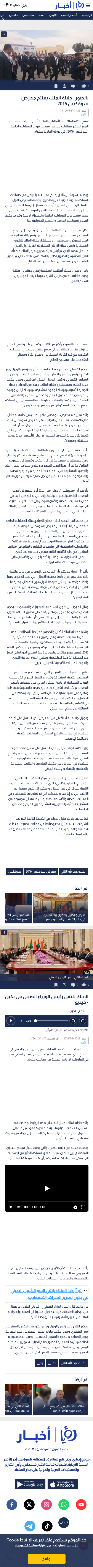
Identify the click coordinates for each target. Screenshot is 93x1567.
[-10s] (73, 1021)
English (15, 5)
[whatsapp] (63, 1504)
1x (20, 1020)
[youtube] (81, 1504)
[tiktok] (47, 1526)
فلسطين (28, 15)
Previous (88, 955)
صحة (41, 15)
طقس (13, 15)
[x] (29, 1504)
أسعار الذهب (69, 15)
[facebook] (11, 1504)
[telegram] (29, 1526)
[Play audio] (11, 1021)
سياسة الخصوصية (26, 1545)
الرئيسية (87, 15)
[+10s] (83, 1021)
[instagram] (46, 1504)
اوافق (46, 1559)
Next (4, 955)
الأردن (52, 15)
